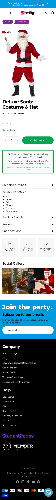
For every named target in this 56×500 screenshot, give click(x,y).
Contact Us (8, 397)
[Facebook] (17, 482)
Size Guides (8, 401)
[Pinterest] (38, 482)
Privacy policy (27, 473)
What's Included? (14, 191)
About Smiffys (9, 353)
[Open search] (10, 12)
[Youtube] (33, 482)
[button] (48, 492)
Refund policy (13, 473)
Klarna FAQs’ (9, 411)
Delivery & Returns (12, 415)
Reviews (8, 224)
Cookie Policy (9, 367)
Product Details (12, 217)
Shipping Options (14, 185)
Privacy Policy (9, 372)
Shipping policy (28, 476)
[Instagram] (22, 482)
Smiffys (31, 468)
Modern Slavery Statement (16, 382)
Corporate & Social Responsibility (19, 363)
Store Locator (9, 425)
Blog (4, 358)
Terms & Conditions (12, 377)
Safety (5, 420)
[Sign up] (49, 330)
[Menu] (3, 12)
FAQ (4, 406)
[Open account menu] (46, 12)
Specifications (11, 231)
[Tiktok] (28, 482)
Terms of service (42, 473)
